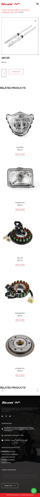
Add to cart (16, 71)
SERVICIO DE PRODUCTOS (10, 447)
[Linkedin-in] (2, 416)
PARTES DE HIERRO (13, 10)
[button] (37, 4)
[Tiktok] (10, 416)
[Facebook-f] (6, 416)
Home (4, 10)
